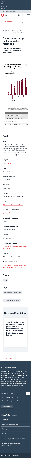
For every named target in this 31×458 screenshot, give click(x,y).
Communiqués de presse (10, 424)
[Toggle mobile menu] (28, 15)
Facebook (7, 397)
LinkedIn (16, 401)
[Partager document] (26, 23)
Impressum (16, 455)
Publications (6, 419)
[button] (28, 393)
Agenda (4, 429)
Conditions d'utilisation (6, 455)
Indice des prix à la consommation (13, 439)
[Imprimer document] (22, 23)
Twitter (16, 397)
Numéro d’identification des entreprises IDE (11, 445)
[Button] (23, 343)
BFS (6, 15)
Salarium (5, 434)
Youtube (6, 401)
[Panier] (23, 15)
